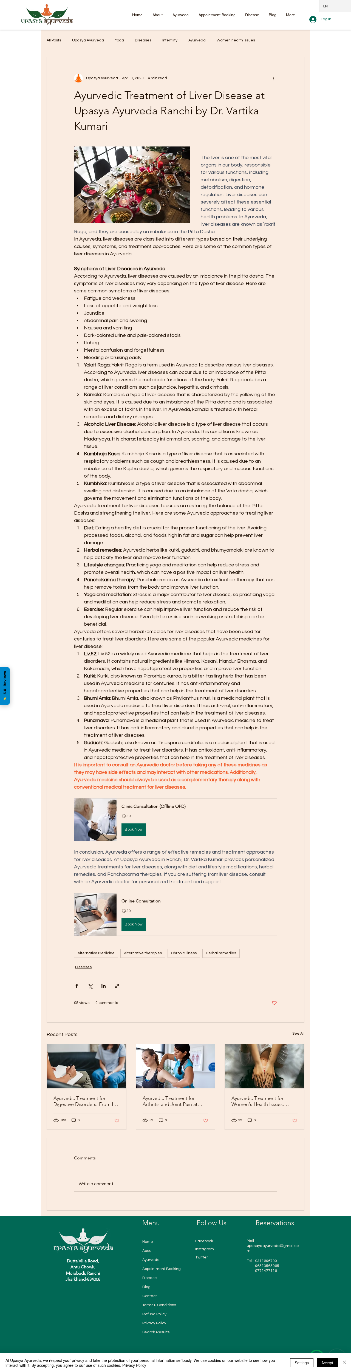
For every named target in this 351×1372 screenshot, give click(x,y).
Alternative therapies (143, 953)
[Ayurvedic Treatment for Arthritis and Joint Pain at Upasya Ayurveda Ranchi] (175, 1066)
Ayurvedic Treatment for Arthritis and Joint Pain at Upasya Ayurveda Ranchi (170, 1101)
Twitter (201, 1257)
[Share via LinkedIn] (103, 986)
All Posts (54, 40)
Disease (149, 1278)
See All (298, 1033)
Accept (327, 1362)
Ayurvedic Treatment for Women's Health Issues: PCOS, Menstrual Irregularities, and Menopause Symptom (264, 1101)
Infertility (169, 40)
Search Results (155, 1332)
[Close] (344, 1363)
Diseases (143, 40)
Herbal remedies (221, 953)
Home (147, 1242)
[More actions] (273, 78)
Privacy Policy (154, 1323)
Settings (302, 1362)
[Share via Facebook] (76, 986)
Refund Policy (154, 1314)
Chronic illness (184, 953)
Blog (146, 1287)
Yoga (119, 40)
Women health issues (236, 40)
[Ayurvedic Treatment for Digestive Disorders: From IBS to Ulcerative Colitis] (86, 1066)
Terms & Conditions (159, 1305)
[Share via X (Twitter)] (90, 986)
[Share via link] (117, 986)
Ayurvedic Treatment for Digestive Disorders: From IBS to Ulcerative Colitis (86, 1101)
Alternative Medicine (96, 953)
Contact (149, 1296)
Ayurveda (197, 40)
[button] (175, 819)
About (147, 1251)
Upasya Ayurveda (88, 40)
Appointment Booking (161, 1269)
